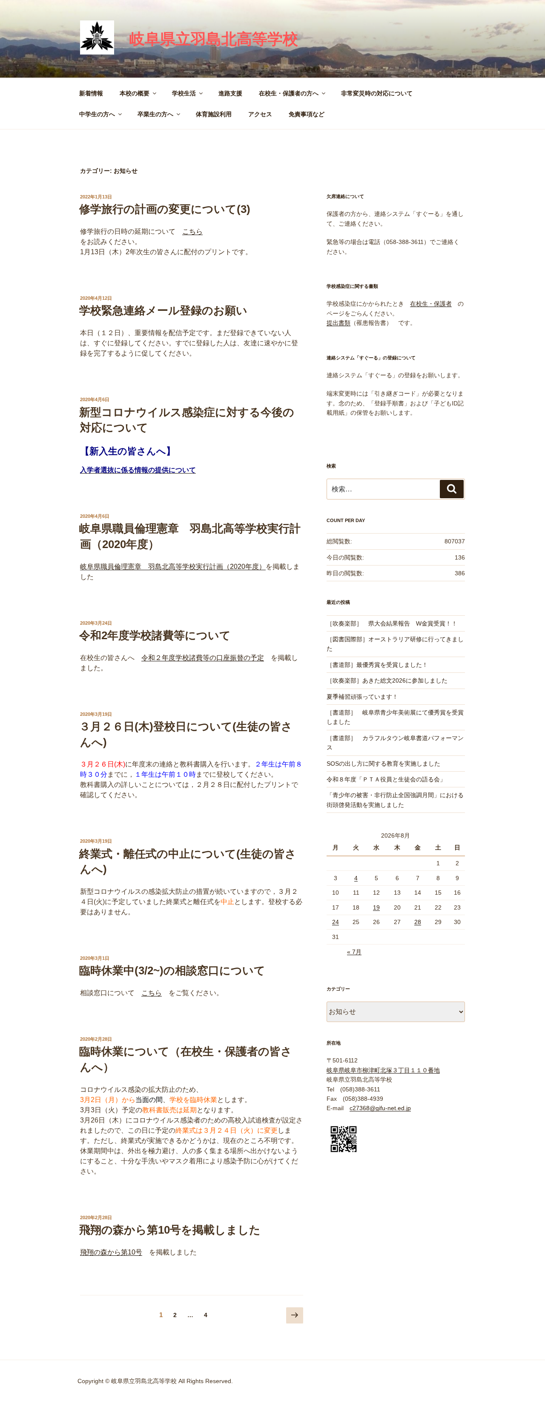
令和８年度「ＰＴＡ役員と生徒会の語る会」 (386, 779)
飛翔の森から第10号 (111, 1252)
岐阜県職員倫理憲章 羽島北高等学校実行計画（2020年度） (173, 566)
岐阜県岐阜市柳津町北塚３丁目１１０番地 (383, 1070)
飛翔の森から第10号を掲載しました (170, 1229)
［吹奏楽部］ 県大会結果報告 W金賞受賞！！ (392, 623)
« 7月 (354, 951)
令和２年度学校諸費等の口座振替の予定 (202, 657)
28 (417, 922)
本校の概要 (134, 93)
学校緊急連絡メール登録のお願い (163, 310)
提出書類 (338, 322)
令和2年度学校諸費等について (155, 635)
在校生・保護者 (431, 303)
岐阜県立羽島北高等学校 (213, 39)
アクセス (260, 114)
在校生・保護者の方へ (288, 93)
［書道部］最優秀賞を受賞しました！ (377, 664)
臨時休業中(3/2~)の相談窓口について (172, 970)
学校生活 (184, 93)
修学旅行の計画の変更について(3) (164, 209)
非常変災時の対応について (377, 93)
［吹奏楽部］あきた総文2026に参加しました (387, 680)
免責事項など (306, 114)
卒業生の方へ (155, 114)
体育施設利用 (214, 114)
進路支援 (230, 93)
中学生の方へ (97, 114)
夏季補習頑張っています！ (362, 696)
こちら (192, 231)
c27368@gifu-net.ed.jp (380, 1108)
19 (376, 907)
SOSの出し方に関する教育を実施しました (383, 763)
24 (335, 922)
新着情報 (91, 93)
